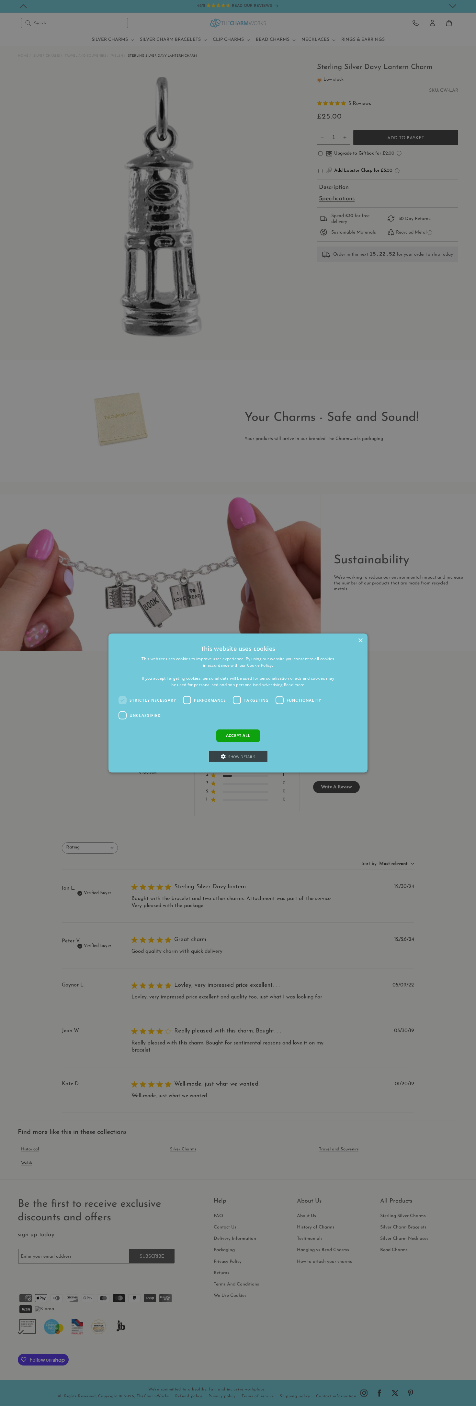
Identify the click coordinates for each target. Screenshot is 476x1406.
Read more (294, 684)
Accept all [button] (238, 735)
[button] (238, 756)
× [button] (360, 640)
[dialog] (238, 703)
